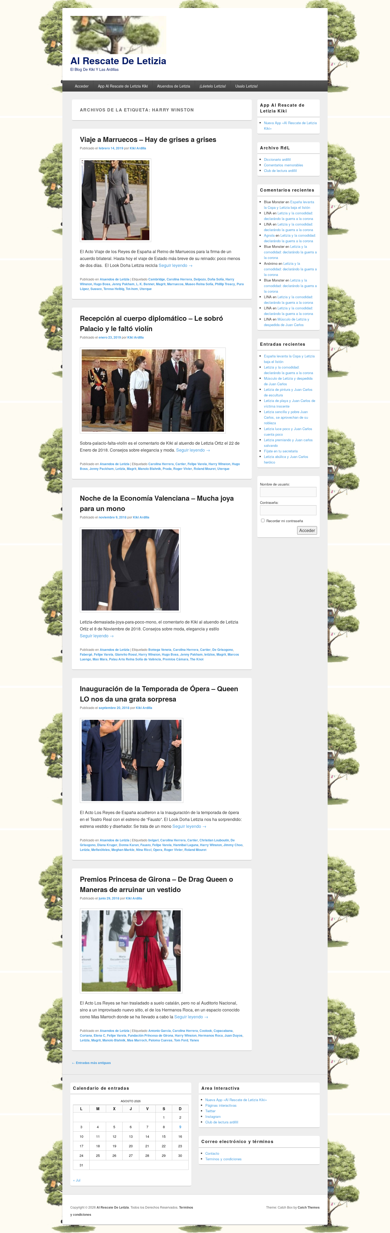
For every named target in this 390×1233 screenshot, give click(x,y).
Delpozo (200, 279)
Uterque (146, 288)
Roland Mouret (205, 468)
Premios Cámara (175, 659)
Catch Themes (309, 1207)
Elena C (99, 1035)
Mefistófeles (100, 849)
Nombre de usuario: (275, 484)
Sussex (96, 288)
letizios (209, 654)
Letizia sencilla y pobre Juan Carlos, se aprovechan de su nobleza (286, 417)
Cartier (180, 463)
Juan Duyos (233, 1035)
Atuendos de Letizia (173, 86)
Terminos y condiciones (223, 1158)
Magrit (161, 284)
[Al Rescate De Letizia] (118, 52)
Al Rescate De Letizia (118, 60)
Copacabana (223, 1030)
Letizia (120, 468)
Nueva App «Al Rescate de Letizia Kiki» (236, 1099)
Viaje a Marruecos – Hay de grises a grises (148, 139)
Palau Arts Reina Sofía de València (135, 659)
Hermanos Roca (210, 1035)
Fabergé (86, 654)
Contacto (212, 1153)
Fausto (145, 844)
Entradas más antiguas (91, 1062)
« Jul (76, 1180)
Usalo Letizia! (246, 86)
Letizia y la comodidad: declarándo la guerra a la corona (290, 252)
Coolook (206, 1030)
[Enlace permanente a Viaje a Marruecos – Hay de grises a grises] (115, 244)
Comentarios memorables (283, 164)
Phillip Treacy (225, 284)
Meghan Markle (123, 849)
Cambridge (156, 279)
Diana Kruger (107, 844)
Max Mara (100, 659)
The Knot (196, 659)
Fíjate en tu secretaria (281, 450)
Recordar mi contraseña (284, 520)
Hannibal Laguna (185, 844)
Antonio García (159, 1030)
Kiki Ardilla (138, 148)
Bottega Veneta (159, 649)
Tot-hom (132, 288)
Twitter (210, 1110)
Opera (157, 849)
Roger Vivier (182, 468)
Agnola (269, 235)
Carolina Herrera (179, 279)
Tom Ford (181, 1040)
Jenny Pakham (123, 284)
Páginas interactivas (221, 1105)
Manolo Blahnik (149, 468)
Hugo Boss (102, 284)
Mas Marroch (137, 1040)
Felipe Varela (197, 463)
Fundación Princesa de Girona (150, 1035)
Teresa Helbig (113, 288)
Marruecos (175, 284)
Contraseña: (269, 502)
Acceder (82, 86)
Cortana (86, 1035)
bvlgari (153, 840)
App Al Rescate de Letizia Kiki (123, 86)
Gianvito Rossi (126, 654)
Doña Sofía (215, 279)
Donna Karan (129, 844)
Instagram (213, 1116)
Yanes (194, 1040)
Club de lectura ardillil (280, 170)
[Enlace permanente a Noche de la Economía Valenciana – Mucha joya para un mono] (130, 615)
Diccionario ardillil (277, 159)
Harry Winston (219, 463)
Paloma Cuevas (160, 1040)
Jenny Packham (101, 468)
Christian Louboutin (214, 840)
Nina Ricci (143, 849)
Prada (167, 468)
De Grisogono (222, 649)
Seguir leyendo (176, 265)
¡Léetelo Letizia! (213, 86)
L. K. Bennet (145, 284)
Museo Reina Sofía (199, 284)
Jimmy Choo (232, 844)
